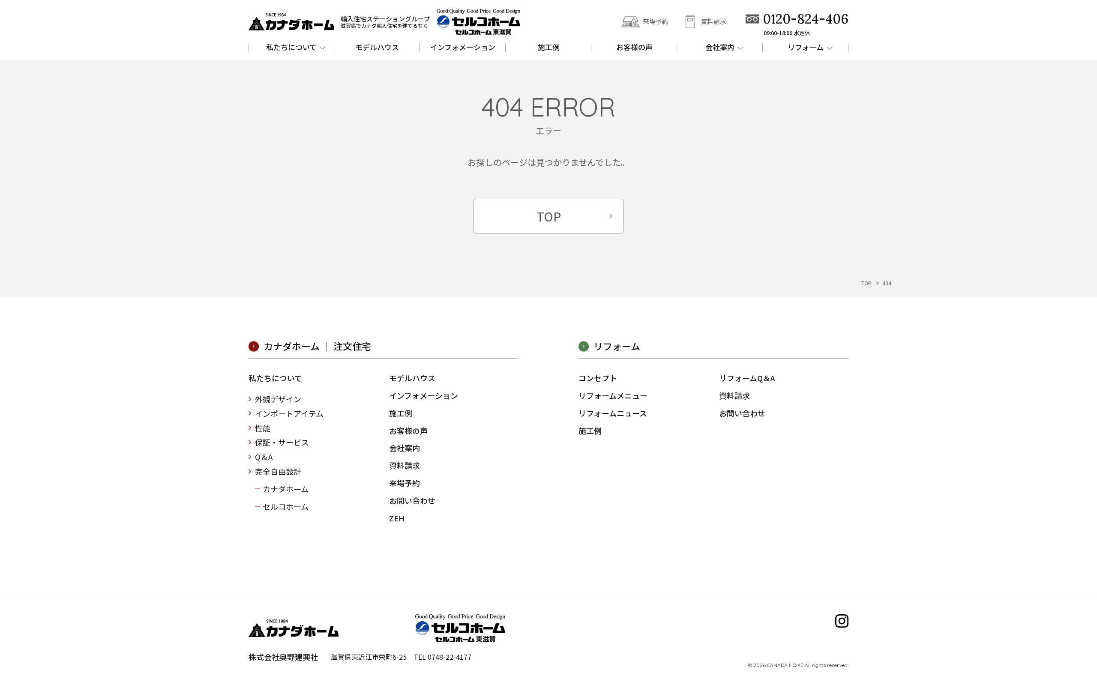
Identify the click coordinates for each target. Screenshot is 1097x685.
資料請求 (713, 21)
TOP (549, 216)
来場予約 (655, 21)
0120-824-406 (805, 19)
